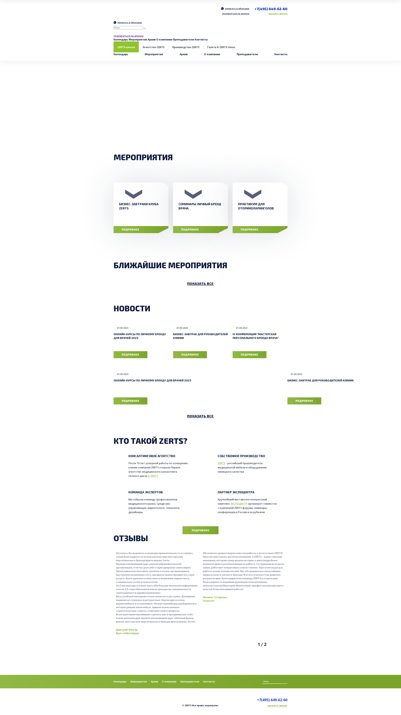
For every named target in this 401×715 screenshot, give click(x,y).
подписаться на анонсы (235, 13)
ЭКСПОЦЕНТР (239, 503)
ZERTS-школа (126, 47)
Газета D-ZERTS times (221, 47)
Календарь (121, 39)
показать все (200, 283)
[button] (273, 129)
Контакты (201, 39)
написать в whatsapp (237, 8)
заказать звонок (277, 13)
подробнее (130, 229)
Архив (152, 39)
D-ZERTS (153, 476)
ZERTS (221, 463)
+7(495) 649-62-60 (271, 9)
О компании (164, 39)
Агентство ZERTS (153, 47)
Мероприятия (138, 39)
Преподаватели (183, 39)
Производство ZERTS (185, 47)
